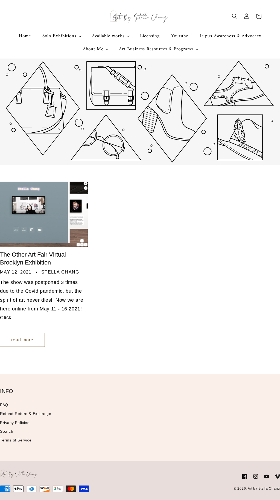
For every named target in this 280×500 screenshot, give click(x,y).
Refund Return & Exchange (25, 413)
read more (22, 340)
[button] (61, 36)
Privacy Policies (15, 422)
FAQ (4, 405)
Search (6, 431)
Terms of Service (16, 440)
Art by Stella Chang (264, 488)
